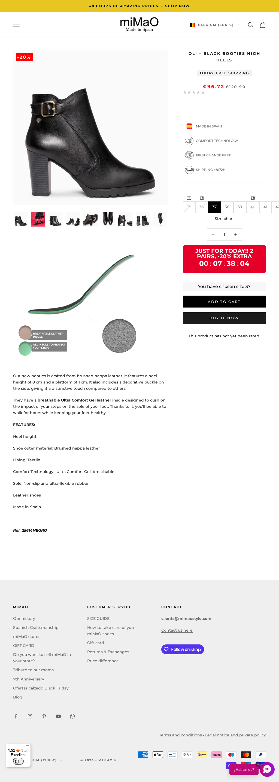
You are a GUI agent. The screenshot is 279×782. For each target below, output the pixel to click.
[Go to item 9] (142, 219)
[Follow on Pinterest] (44, 716)
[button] (252, 769)
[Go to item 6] (90, 219)
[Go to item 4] (55, 219)
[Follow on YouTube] (58, 716)
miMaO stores (26, 636)
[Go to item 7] (108, 219)
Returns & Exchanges (108, 651)
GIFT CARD (23, 645)
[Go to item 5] (73, 219)
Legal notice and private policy (235, 735)
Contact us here (177, 630)
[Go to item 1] (20, 219)
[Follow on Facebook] (16, 716)
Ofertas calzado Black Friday (41, 688)
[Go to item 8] (125, 219)
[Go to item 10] (160, 219)
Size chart (224, 218)
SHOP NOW (177, 6)
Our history (24, 618)
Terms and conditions (180, 735)
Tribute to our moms (33, 669)
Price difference (103, 660)
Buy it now (224, 318)
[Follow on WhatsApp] (72, 716)
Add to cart (224, 301)
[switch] (18, 761)
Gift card (95, 642)
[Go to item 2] (38, 219)
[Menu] (27, 747)
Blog (17, 697)
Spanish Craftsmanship (36, 627)
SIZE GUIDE (98, 618)
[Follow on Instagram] (30, 716)
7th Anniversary (28, 679)
